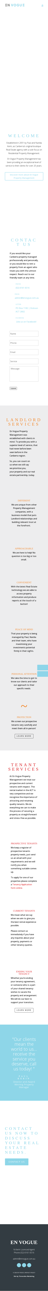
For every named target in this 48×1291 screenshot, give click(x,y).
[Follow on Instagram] (24, 1265)
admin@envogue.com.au (27, 297)
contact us (17, 1162)
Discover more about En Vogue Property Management (24, 176)
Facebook (20, 318)
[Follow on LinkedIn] (29, 1265)
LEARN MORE (24, 736)
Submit (13, 388)
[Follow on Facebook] (19, 1265)
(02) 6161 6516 (27, 1252)
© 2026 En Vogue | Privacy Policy (24, 1272)
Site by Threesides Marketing (24, 1276)
